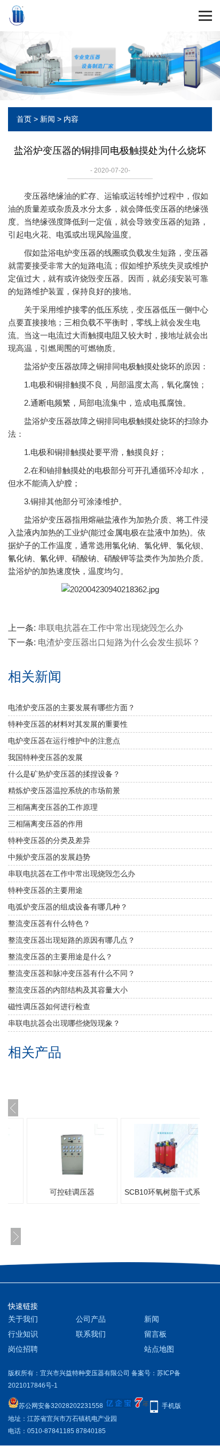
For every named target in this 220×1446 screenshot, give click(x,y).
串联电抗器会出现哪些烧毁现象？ (64, 1023)
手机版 (171, 1406)
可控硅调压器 (72, 1192)
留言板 (155, 1334)
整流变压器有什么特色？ (49, 923)
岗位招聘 (23, 1349)
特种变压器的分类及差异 (49, 840)
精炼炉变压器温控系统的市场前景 (64, 790)
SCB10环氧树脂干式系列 (166, 1192)
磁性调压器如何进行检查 (49, 1006)
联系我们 (91, 1334)
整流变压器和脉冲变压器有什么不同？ (71, 973)
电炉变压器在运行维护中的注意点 (64, 740)
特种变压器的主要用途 (45, 890)
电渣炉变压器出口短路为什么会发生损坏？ (119, 642)
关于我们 (23, 1319)
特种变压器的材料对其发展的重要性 (68, 724)
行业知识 (23, 1334)
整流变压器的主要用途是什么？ (60, 956)
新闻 (47, 119)
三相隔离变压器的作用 (45, 823)
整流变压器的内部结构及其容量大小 (68, 990)
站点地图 (159, 1349)
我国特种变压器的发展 (45, 757)
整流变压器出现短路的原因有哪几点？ (71, 940)
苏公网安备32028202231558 (61, 1406)
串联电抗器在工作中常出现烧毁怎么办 (110, 627)
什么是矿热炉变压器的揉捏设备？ (64, 774)
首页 (24, 119)
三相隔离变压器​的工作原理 (53, 807)
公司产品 (91, 1319)
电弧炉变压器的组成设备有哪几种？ (68, 907)
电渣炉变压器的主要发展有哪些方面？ (71, 707)
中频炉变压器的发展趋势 (49, 857)
